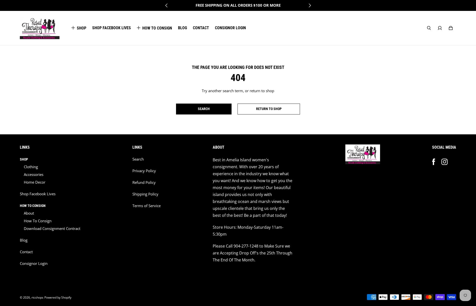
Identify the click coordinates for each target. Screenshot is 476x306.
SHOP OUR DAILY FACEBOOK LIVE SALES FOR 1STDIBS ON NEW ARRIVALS (238, 5)
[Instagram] (444, 161)
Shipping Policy (145, 194)
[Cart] (450, 28)
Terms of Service (146, 205)
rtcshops (37, 297)
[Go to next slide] (310, 5)
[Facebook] (433, 161)
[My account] (439, 28)
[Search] (428, 28)
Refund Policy (144, 182)
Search (138, 159)
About (29, 213)
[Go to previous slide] (167, 5)
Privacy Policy (144, 170)
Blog (24, 240)
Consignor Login (34, 263)
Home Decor (34, 182)
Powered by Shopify (57, 297)
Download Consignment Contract (52, 228)
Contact (26, 251)
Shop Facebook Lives (38, 193)
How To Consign (38, 220)
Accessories (33, 174)
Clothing (31, 166)
